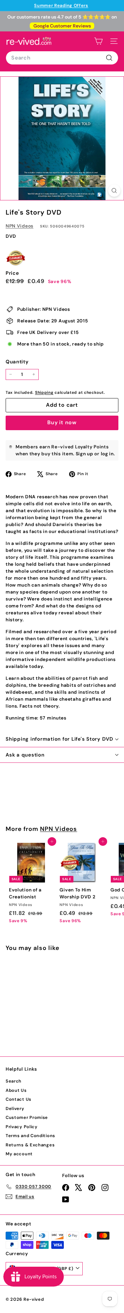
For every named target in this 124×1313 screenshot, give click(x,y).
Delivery (15, 1108)
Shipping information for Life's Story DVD (59, 739)
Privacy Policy (22, 1126)
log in (107, 454)
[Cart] (98, 41)
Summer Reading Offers (61, 5)
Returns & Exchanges (30, 1145)
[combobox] (62, 58)
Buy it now (62, 422)
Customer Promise (27, 1117)
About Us (16, 1090)
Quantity (17, 361)
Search (13, 1081)
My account (19, 1154)
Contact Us (18, 1099)
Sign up (84, 454)
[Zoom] (114, 191)
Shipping (44, 392)
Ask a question (25, 755)
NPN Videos (19, 226)
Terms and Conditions (30, 1135)
